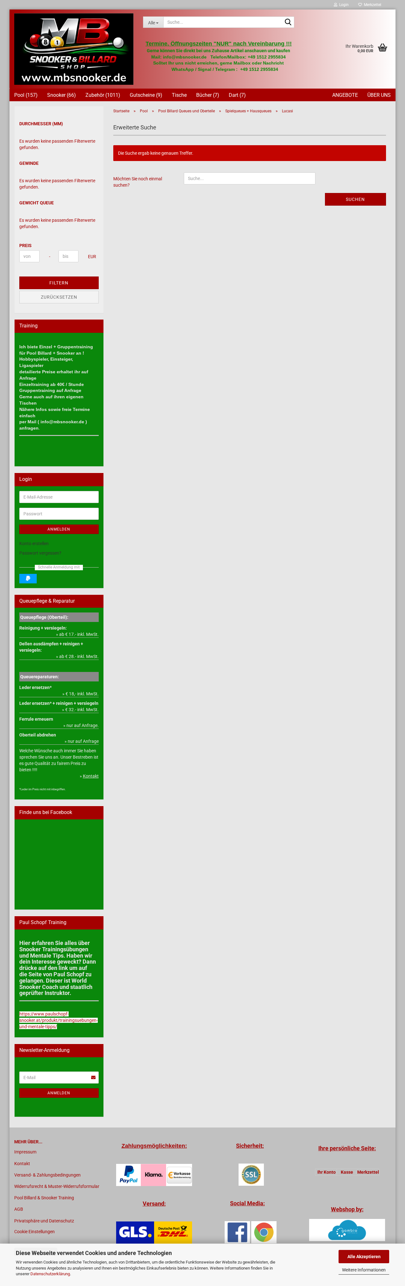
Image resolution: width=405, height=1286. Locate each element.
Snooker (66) (61, 95)
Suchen (355, 199)
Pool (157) (26, 95)
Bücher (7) (207, 95)
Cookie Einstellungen (34, 1231)
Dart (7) (237, 95)
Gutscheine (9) (146, 95)
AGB (18, 1209)
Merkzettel (371, 5)
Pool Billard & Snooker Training (44, 1197)
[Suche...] (288, 22)
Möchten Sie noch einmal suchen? (137, 182)
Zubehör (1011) (102, 95)
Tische (179, 95)
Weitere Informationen (364, 1269)
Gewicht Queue (36, 202)
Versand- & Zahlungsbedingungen (47, 1174)
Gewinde (29, 163)
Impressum (25, 1151)
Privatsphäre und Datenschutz (44, 1220)
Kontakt (22, 1163)
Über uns (379, 95)
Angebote (345, 95)
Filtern (58, 282)
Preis (25, 245)
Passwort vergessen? (40, 553)
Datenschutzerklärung (50, 1273)
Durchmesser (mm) (41, 123)
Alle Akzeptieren (364, 1256)
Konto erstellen (34, 543)
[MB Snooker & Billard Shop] (74, 49)
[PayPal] (28, 578)
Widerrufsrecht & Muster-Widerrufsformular (56, 1186)
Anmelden (58, 529)
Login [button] (343, 5)
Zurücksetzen (59, 297)
